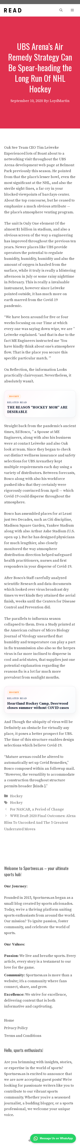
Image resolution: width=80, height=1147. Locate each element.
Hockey (16, 796)
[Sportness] (12, 10)
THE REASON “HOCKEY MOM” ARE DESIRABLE (37, 409)
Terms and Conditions (22, 1035)
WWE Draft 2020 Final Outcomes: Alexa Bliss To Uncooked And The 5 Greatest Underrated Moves (40, 822)
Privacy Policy (16, 1028)
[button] (61, 10)
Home (9, 1020)
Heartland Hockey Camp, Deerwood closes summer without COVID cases (38, 706)
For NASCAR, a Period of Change (37, 809)
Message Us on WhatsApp (56, 1138)
